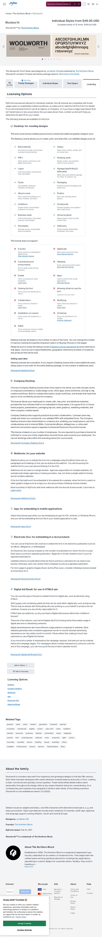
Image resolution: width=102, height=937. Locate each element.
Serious (41, 747)
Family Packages (26, 83)
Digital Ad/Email (14, 704)
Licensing (91, 84)
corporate (55, 738)
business (29, 733)
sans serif (49, 729)
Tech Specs (72, 83)
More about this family (69, 74)
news (47, 738)
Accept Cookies (24, 923)
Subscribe (25, 891)
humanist (53, 724)
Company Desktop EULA (27, 443)
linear (58, 733)
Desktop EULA (22, 370)
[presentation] (4, 46)
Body (63, 747)
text (17, 738)
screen (71, 738)
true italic (10, 742)
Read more (29, 867)
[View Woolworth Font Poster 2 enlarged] (74, 46)
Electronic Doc (13, 700)
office (64, 742)
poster (40, 729)
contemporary (27, 738)
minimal (10, 733)
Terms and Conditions (74, 890)
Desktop (11, 685)
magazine (67, 733)
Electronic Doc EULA (25, 578)
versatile (20, 742)
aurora (29, 742)
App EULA (21, 526)
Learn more (22, 283)
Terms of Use (73, 896)
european (10, 729)
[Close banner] (75, 4)
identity (39, 733)
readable (10, 747)
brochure (19, 733)
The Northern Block (22, 13)
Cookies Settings (24, 930)
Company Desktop (15, 688)
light (64, 738)
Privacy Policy (73, 902)
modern (33, 724)
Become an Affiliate (58, 898)
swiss (25, 724)
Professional (21, 747)
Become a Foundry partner (58, 891)
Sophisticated (52, 747)
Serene (32, 747)
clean (58, 729)
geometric (43, 724)
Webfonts (11, 692)
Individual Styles (50, 83)
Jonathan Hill (53, 71)
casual (46, 742)
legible (32, 729)
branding (55, 742)
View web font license (65, 267)
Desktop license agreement (64, 346)
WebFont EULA (23, 498)
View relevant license (26, 256)
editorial (38, 738)
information (49, 733)
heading (38, 742)
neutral (10, 738)
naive (18, 724)
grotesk (10, 724)
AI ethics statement (64, 320)
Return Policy (73, 908)
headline (66, 729)
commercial (21, 729)
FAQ (88, 889)
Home (8, 13)
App (9, 696)
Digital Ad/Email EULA (26, 654)
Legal (72, 913)
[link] (93, 4)
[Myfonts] (13, 5)
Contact (90, 893)
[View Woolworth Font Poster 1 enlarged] (28, 46)
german (63, 724)
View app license (63, 283)
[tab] (42, 59)
